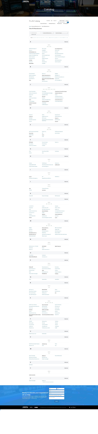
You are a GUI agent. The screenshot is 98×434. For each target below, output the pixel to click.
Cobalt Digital (44, 102)
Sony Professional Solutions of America (48, 314)
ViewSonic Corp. (44, 343)
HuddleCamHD (57, 164)
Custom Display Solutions (59, 101)
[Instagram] (71, 407)
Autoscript (56, 51)
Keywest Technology (45, 195)
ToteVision (56, 321)
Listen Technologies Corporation (47, 217)
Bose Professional (44, 81)
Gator (30, 151)
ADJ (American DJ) (32, 58)
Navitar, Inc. (31, 249)
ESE (42, 133)
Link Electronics (44, 215)
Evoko (43, 136)
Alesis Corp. (31, 61)
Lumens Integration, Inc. (58, 214)
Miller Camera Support (58, 227)
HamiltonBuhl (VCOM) (32, 164)
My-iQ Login (62, 20)
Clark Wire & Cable (45, 94)
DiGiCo (43, 114)
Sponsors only (34, 34)
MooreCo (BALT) (57, 232)
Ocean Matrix (31, 255)
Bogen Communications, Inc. (46, 75)
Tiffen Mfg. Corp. (44, 326)
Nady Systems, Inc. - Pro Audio (33, 246)
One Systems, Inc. (44, 256)
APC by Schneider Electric (46, 55)
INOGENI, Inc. (57, 176)
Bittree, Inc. (44, 73)
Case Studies (48, 20)
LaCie (30, 209)
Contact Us (54, 20)
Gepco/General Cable (45, 151)
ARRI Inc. (43, 60)
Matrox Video (44, 229)
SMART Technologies (45, 309)
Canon (30, 99)
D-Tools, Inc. (31, 116)
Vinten (56, 343)
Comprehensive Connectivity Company (61, 91)
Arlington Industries (45, 58)
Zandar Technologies (32, 380)
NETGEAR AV (44, 246)
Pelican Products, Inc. (32, 268)
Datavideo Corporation (32, 119)
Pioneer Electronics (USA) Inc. (46, 268)
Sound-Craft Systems (58, 304)
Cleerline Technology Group (46, 99)
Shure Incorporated (45, 304)
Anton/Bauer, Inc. (44, 51)
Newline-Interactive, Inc (45, 249)
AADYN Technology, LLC (33, 48)
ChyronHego (44, 91)
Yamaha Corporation (32, 374)
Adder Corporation (32, 56)
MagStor (30, 227)
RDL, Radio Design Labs (32, 294)
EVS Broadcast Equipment (59, 131)
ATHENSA (43, 63)
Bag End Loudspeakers (32, 75)
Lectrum (30, 214)
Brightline (56, 73)
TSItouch (56, 324)
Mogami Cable (57, 229)
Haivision (30, 163)
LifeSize (43, 212)
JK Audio (30, 190)
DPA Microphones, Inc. (58, 116)
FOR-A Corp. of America (32, 145)
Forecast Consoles (45, 142)
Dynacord (56, 121)
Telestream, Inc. (44, 321)
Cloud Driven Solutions (45, 101)
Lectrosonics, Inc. (31, 212)
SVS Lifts (56, 311)
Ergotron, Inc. (44, 131)
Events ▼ (46, 1)
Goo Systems (57, 151)
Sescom (30, 311)
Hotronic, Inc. (57, 163)
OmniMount (44, 255)
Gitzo (43, 152)
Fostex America (44, 143)
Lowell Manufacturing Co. (59, 212)
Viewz (43, 345)
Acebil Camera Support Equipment (34, 53)
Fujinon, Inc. (57, 142)
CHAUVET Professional (32, 102)
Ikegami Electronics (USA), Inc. (46, 178)
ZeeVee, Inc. (44, 380)
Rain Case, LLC (31, 289)
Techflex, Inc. (31, 326)
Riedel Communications (45, 294)
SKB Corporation (44, 306)
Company (54, 1)
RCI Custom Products (32, 292)
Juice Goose (44, 190)
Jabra (30, 188)
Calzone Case (31, 94)
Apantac (43, 53)
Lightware (43, 214)
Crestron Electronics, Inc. (59, 99)
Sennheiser (30, 309)
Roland (56, 289)
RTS (55, 292)
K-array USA (31, 195)
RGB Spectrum (44, 292)
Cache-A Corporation (32, 91)
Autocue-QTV (57, 50)
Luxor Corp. (56, 215)
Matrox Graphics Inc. (45, 227)
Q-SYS (30, 279)
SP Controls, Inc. (57, 306)
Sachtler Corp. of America (33, 304)
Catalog (42, 1)
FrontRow (43, 145)
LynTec (56, 217)
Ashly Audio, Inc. (44, 61)
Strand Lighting (57, 309)
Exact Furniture (57, 133)
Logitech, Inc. (57, 209)
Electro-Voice (31, 133)
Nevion (43, 247)
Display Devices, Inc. (45, 116)
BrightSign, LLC (57, 75)
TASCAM (30, 321)
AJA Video (30, 60)
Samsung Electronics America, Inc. (34, 306)
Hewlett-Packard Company (33, 166)
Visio (55, 345)
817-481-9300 (60, 407)
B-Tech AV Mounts (32, 73)
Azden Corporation (58, 61)
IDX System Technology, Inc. (33, 178)
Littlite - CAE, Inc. (57, 207)
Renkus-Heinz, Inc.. (45, 291)
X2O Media (31, 364)
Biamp (30, 80)
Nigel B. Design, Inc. (58, 246)
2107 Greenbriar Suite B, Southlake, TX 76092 (52, 407)
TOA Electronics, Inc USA (46, 327)
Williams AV (44, 355)
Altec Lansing (44, 48)
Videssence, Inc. (31, 345)
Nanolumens (31, 247)
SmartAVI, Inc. (44, 311)
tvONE (56, 327)
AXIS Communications (58, 60)
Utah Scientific (44, 333)
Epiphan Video (31, 134)
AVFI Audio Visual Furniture (59, 53)
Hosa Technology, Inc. (45, 166)
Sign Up (67, 20)
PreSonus (56, 270)
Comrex (56, 94)
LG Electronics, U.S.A (45, 207)
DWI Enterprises (57, 119)
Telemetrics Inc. (31, 327)
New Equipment (65, 23)
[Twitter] (75, 407)
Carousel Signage (31, 101)
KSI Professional (57, 195)
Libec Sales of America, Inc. (46, 209)
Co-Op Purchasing (59, 1)
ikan (42, 176)
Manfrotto (30, 229)
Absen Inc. (30, 50)
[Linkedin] (69, 407)
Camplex (30, 96)
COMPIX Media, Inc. (45, 104)
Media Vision (44, 232)
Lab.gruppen (31, 207)
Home (47, 12)
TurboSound (57, 326)
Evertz (43, 134)
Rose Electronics (57, 291)
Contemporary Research (58, 96)
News (51, 20)
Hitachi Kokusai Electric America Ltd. (47, 164)
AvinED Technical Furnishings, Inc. (60, 56)
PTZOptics (56, 273)
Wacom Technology (32, 355)
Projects (50, 1)
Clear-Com (43, 96)
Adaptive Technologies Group (33, 55)
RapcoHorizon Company (32, 291)
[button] (73, 1)
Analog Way (44, 50)
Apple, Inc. (43, 56)
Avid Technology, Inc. (58, 55)
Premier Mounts (57, 268)
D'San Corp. (31, 114)
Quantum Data (44, 279)
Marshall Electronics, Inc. (33, 232)
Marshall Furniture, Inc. (32, 234)
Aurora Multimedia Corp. (58, 48)
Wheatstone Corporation (33, 357)
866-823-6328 (64, 407)
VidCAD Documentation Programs (34, 343)
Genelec (30, 152)
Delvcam (30, 121)
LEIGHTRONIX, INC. (32, 215)
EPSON (30, 136)
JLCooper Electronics (45, 188)
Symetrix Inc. (57, 314)
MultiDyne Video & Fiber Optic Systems (61, 234)
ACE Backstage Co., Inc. (32, 51)
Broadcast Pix (57, 78)
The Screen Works (45, 324)
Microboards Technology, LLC (46, 234)
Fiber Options (31, 143)
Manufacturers (59, 23)
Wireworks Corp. (44, 357)
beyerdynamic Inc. (32, 78)
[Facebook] (73, 407)
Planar (43, 270)
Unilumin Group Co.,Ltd (32, 333)
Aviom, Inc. (56, 58)
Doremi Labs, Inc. (57, 114)
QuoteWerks (57, 279)
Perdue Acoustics (31, 270)
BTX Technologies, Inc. (58, 80)
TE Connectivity (31, 324)
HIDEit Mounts (44, 163)
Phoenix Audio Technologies (33, 273)
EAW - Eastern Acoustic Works (33, 131)
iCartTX (30, 176)
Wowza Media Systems (58, 355)
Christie (30, 104)
